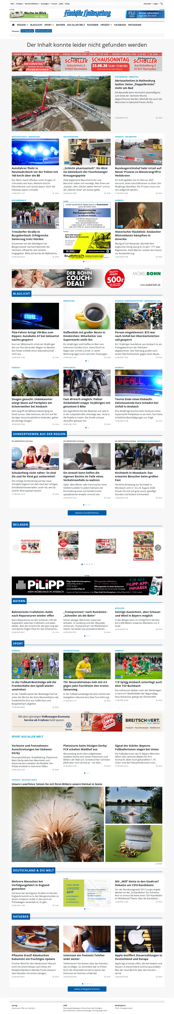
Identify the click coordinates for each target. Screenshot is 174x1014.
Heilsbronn (130, 137)
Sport (18, 643)
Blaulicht (36, 24)
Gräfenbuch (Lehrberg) (155, 301)
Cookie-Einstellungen (84, 1010)
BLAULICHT (21, 293)
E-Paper (19, 3)
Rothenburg (121, 77)
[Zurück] (16, 547)
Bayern (60, 24)
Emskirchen (34, 137)
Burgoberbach (19, 200)
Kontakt (147, 3)
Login (155, 3)
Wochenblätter (32, 3)
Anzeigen (45, 3)
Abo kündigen (97, 1008)
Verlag (14, 1005)
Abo (12, 3)
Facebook (120, 24)
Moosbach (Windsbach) (148, 441)
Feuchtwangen (70, 137)
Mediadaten (120, 1005)
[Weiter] (158, 547)
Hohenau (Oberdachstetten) (129, 301)
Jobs (61, 3)
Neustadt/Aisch (19, 137)
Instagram (134, 24)
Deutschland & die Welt (33, 870)
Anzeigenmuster (126, 1008)
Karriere (32, 1008)
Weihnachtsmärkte (43, 31)
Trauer (54, 3)
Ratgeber (92, 24)
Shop (67, 3)
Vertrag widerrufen (100, 1010)
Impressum (16, 1008)
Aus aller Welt (76, 24)
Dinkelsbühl (69, 367)
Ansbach (119, 137)
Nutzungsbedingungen (71, 1008)
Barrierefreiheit (69, 1010)
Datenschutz (86, 1008)
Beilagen (20, 524)
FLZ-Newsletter (27, 31)
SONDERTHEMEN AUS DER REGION (39, 434)
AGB (65, 1005)
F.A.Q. (117, 1008)
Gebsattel (134, 77)
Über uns (24, 1008)
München (119, 608)
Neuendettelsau (71, 650)
